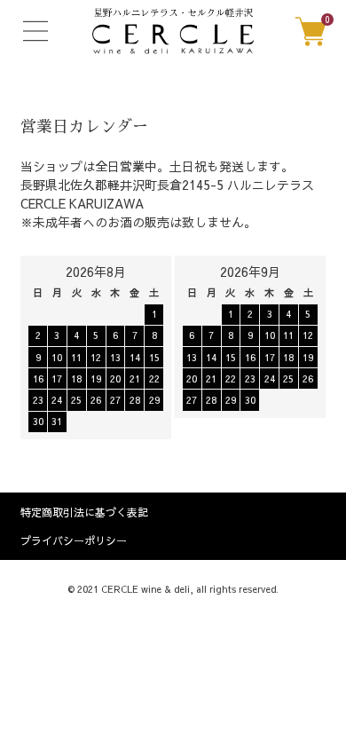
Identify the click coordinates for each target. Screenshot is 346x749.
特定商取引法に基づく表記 (84, 512)
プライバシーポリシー (73, 540)
